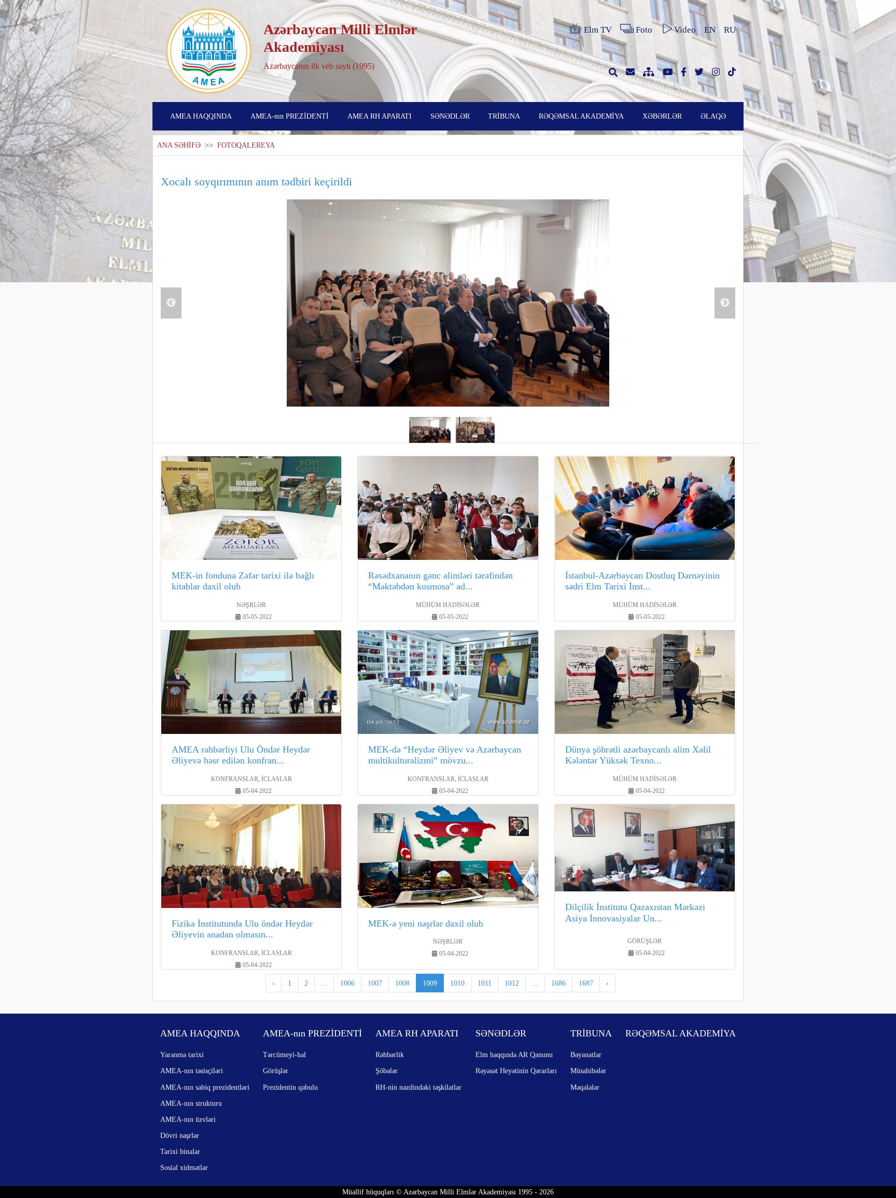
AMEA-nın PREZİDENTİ (289, 116)
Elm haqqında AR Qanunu (514, 1054)
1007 (375, 983)
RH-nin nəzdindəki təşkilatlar (418, 1087)
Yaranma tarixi (182, 1054)
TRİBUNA (504, 116)
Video (685, 30)
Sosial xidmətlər (184, 1167)
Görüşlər (275, 1070)
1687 (586, 983)
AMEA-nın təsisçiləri (191, 1070)
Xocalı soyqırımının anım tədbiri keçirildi (256, 181)
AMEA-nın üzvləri (188, 1119)
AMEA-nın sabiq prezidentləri (204, 1087)
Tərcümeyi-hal (284, 1054)
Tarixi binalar (180, 1151)
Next (725, 303)
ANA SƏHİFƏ (179, 145)
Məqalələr (584, 1087)
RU (730, 30)
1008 (402, 983)
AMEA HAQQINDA (201, 116)
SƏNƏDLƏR (450, 116)
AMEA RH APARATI (379, 116)
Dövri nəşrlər (179, 1135)
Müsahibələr (588, 1070)
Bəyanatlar (585, 1054)
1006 (347, 983)
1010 (457, 983)
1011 (485, 983)
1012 (512, 983)
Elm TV (598, 30)
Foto (644, 30)
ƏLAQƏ (713, 116)
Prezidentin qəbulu (290, 1087)
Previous (171, 303)
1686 (558, 983)
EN (710, 30)
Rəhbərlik (389, 1054)
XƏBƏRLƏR (662, 116)
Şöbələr (386, 1070)
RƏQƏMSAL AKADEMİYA (581, 116)
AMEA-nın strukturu (191, 1103)
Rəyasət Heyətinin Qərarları (516, 1070)
